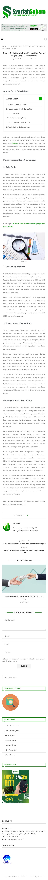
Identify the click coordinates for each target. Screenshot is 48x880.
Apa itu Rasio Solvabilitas (17, 104)
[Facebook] (34, 39)
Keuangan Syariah (10, 745)
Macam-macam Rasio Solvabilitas (20, 109)
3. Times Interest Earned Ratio (20, 122)
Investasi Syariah (10, 740)
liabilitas (15, 143)
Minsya (16, 523)
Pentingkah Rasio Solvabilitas (19, 127)
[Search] (42, 39)
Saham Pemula (9, 755)
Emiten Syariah (9, 735)
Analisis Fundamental (12, 726)
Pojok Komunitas (10, 750)
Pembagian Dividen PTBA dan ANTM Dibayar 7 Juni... (24, 597)
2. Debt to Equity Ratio (18, 118)
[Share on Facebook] (30, 515)
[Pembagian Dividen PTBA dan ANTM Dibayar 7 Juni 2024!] (24, 579)
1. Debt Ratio (14, 114)
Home (4, 46)
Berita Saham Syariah (11, 731)
